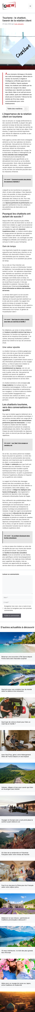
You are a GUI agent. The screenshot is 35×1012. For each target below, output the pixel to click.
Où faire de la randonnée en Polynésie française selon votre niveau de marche (15, 853)
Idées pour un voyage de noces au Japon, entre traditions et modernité (16, 984)
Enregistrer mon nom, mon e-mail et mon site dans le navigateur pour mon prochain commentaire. (18, 608)
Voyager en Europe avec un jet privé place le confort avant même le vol (17, 821)
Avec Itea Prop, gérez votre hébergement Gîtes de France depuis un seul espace (16, 755)
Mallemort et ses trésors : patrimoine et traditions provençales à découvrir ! (15, 919)
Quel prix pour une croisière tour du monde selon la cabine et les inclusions (16, 690)
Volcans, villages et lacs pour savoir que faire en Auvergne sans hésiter (17, 788)
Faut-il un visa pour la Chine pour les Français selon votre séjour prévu (17, 886)
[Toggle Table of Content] (25, 108)
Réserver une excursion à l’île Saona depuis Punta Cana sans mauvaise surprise (16, 657)
